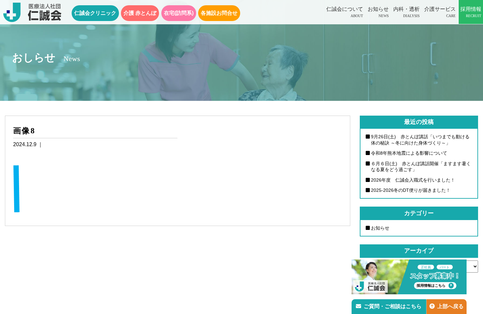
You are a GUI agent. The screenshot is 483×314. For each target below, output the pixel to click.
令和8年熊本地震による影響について (409, 153)
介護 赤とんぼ (140, 13)
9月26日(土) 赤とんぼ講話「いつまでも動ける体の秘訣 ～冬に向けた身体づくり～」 (420, 140)
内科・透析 (406, 12)
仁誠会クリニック (95, 13)
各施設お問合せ (219, 13)
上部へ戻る (450, 306)
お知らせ (378, 12)
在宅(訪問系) (179, 13)
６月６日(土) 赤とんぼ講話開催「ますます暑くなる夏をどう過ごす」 (421, 166)
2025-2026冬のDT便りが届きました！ (410, 190)
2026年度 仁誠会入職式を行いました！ (413, 180)
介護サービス (440, 12)
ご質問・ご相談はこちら (393, 306)
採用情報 (470, 12)
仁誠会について (344, 12)
